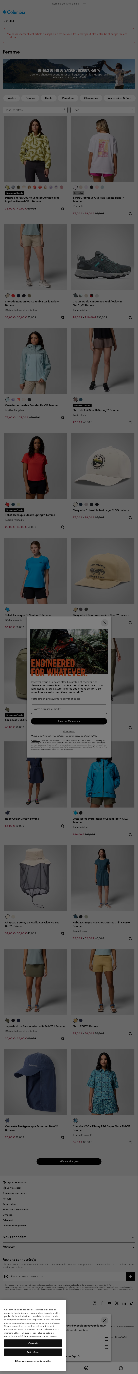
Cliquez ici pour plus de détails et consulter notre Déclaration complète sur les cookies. (30, 1334)
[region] (33, 1335)
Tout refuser (33, 1352)
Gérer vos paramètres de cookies (33, 1361)
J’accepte (33, 1343)
